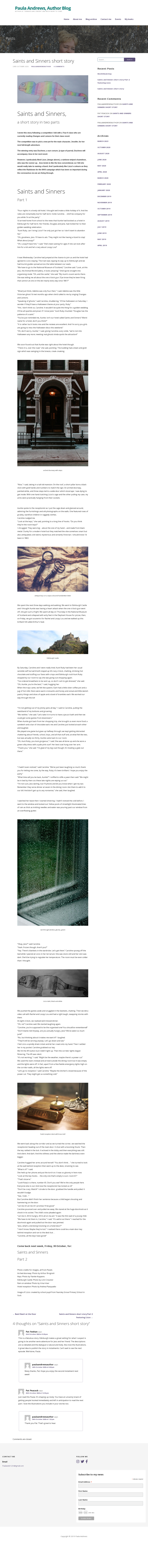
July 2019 (101, 227)
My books (129, 19)
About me (77, 19)
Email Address (85, 1482)
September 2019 (104, 215)
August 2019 (103, 221)
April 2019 (102, 245)
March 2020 (102, 178)
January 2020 (103, 190)
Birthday (81, 1509)
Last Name (83, 1500)
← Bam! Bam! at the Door (24, 1314)
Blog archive (91, 19)
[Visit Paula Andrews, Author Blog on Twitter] (82, 1461)
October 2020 (103, 147)
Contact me (106, 19)
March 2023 (102, 141)
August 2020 (103, 153)
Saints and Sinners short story (110, 89)
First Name (83, 1491)
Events (118, 19)
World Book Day (104, 74)
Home (66, 19)
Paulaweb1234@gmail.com (13, 1466)
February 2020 (104, 184)
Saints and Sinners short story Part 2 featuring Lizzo (113, 81)
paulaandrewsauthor (41, 66)
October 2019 (103, 208)
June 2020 (101, 159)
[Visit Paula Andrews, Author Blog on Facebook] (87, 1461)
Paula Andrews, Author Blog (43, 8)
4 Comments (59, 66)
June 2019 (101, 233)
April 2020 (102, 172)
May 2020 (101, 166)
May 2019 (101, 239)
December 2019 (104, 196)
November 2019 (104, 202)
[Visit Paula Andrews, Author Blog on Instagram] (77, 1461)
